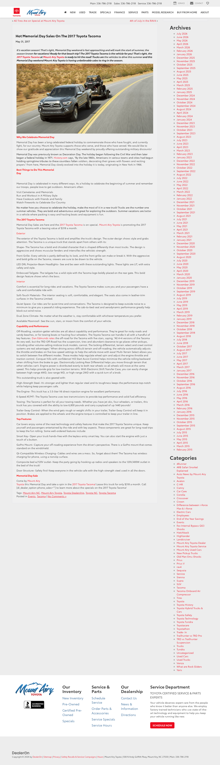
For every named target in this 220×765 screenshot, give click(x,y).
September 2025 (186, 68)
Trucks (180, 646)
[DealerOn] (21, 752)
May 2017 (182, 360)
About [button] (205, 12)
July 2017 (182, 353)
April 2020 (182, 270)
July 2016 (182, 391)
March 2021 (183, 233)
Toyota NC (91, 492)
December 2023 (186, 123)
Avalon (181, 481)
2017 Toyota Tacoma (71, 224)
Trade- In (182, 632)
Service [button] (133, 12)
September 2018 (186, 332)
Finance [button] (119, 12)
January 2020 (184, 277)
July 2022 (182, 178)
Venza (180, 663)
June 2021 (182, 222)
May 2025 (182, 78)
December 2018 (185, 322)
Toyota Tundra (185, 622)
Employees (183, 515)
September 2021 (186, 212)
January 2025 (184, 92)
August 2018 (184, 336)
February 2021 (184, 236)
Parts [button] (144, 12)
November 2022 (186, 164)
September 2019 (186, 291)
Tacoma (41, 496)
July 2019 (182, 298)
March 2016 (183, 404)
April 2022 (182, 188)
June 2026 (182, 37)
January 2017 (184, 370)
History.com (61, 157)
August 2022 (184, 174)
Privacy (56, 756)
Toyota (180, 601)
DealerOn (37, 756)
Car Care (182, 491)
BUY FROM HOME (187, 12)
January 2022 (184, 198)
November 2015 (186, 418)
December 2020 (186, 243)
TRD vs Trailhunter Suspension (187, 640)
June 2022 (182, 181)
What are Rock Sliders (189, 666)
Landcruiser (183, 539)
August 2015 (184, 429)
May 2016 (182, 398)
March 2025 (183, 85)
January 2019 (184, 319)
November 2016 (186, 377)
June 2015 (182, 435)
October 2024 (184, 102)
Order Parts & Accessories (102, 710)
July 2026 (182, 33)
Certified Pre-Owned (72, 712)
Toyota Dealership (73, 492)
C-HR (180, 484)
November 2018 (186, 325)
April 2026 (182, 44)
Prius (179, 560)
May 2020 (182, 267)
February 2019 (184, 315)
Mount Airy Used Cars (189, 549)
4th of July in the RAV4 (143, 20)
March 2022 (183, 191)
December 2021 (185, 202)
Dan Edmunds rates (43, 338)
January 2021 (184, 239)
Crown (180, 501)
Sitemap (47, 756)
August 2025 (184, 71)
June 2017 (182, 356)
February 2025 (185, 88)
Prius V (181, 563)
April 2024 (182, 112)
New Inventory (72, 698)
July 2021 (182, 219)
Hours (100, 756)
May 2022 (182, 184)
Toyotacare (183, 625)
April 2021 (182, 229)
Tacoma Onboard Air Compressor (188, 592)
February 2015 (184, 449)
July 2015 (182, 432)
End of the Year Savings (190, 518)
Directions (128, 714)
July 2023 (182, 140)
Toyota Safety (184, 615)
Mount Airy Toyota (109, 224)
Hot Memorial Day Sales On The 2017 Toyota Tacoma (58, 35)
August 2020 (184, 257)
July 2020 (182, 260)
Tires (179, 597)
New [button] (73, 12)
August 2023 (184, 136)
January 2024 (184, 119)
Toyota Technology (187, 618)
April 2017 (182, 363)
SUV (179, 584)
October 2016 (184, 380)
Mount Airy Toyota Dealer (191, 542)
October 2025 (184, 64)
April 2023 (182, 147)
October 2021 (184, 209)
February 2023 (185, 154)
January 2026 (184, 54)
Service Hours (102, 725)
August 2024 (184, 109)
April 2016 (182, 401)
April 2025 (182, 81)
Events (32, 496)
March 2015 (183, 446)
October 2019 (184, 288)
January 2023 (184, 157)
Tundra (181, 649)
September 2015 (186, 425)
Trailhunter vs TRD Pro (189, 635)
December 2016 (185, 374)
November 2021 (186, 205)
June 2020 (182, 264)
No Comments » (57, 496)
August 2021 (184, 215)
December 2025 (186, 57)
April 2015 (182, 442)
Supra (180, 580)
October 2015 (184, 422)
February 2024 (185, 116)
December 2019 (185, 281)
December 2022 (186, 160)
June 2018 (182, 343)
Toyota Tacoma (107, 492)
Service (181, 573)
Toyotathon (183, 628)
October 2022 (184, 167)
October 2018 (184, 329)
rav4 (179, 567)
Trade (93, 12)
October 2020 (184, 250)
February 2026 (185, 50)
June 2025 (182, 74)
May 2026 (182, 40)
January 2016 (184, 411)
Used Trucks (183, 659)
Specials (68, 721)
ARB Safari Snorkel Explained (187, 468)
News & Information (129, 706)
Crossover (182, 498)
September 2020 (186, 253)
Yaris (179, 670)
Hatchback (183, 532)
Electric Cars (184, 512)
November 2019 (186, 284)
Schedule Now (162, 725)
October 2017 (184, 346)
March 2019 (183, 312)
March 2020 (183, 274)
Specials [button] (105, 12)
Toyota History (185, 604)
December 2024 (186, 95)
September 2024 (186, 105)
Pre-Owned (70, 704)
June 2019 (182, 301)
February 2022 (185, 195)
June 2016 (182, 394)
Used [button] (82, 12)
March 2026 (183, 47)
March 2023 (183, 150)
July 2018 (182, 339)
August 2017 (184, 349)
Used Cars (182, 656)
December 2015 (185, 415)
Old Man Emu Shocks (189, 556)
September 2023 (186, 133)
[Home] (65, 12)
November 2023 (186, 126)
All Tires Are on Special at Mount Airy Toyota (39, 20)
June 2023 (182, 143)
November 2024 (186, 99)
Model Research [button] (163, 12)
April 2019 (182, 308)
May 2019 (182, 305)
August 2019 (184, 294)
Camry (180, 487)
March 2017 (183, 367)
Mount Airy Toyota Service (191, 546)
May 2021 (182, 226)
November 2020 (186, 246)
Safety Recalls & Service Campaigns (78, 756)
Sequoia (181, 570)
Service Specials (103, 719)
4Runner (181, 463)
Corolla (181, 494)
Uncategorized (185, 652)
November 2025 (186, 61)
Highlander (183, 536)
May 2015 (182, 439)
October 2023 (184, 129)
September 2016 (186, 384)
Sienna (181, 577)
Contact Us (129, 698)
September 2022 (186, 171)
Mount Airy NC (31, 492)
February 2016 (184, 408)
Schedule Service (98, 700)
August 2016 (184, 387)
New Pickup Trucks (187, 553)
